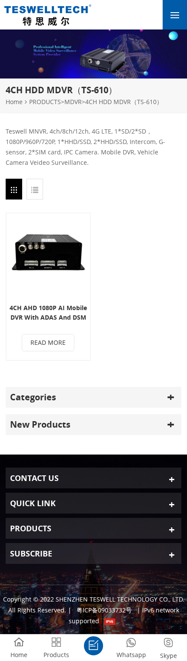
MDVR (73, 102)
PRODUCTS (45, 102)
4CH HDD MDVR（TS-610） (124, 102)
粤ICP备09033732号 (104, 610)
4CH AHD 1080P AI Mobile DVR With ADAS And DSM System (48, 313)
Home (14, 102)
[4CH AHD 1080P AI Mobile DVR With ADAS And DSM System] (48, 255)
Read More (48, 342)
